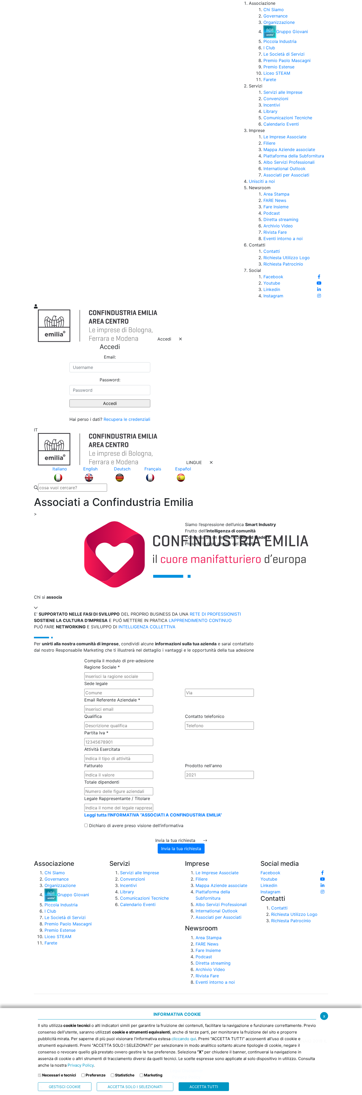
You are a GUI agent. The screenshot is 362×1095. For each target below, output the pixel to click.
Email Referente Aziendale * (112, 700)
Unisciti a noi (262, 181)
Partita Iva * (96, 732)
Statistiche (124, 1075)
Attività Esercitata (102, 749)
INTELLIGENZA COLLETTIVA (146, 626)
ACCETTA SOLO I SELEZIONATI (135, 1086)
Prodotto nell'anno (203, 765)
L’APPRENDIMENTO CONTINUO (200, 620)
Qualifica (93, 716)
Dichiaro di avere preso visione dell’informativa (135, 825)
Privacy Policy (81, 1065)
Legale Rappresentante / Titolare (117, 798)
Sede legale (96, 683)
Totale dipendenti (101, 782)
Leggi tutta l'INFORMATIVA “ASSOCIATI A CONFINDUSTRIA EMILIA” (153, 815)
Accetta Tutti (203, 1086)
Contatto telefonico (204, 716)
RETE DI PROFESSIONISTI (215, 614)
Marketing (153, 1075)
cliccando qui (183, 1038)
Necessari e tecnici (59, 1075)
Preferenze (95, 1075)
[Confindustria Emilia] (40, 151)
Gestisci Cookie (65, 1086)
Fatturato (93, 765)
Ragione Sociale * (102, 667)
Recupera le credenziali (127, 419)
